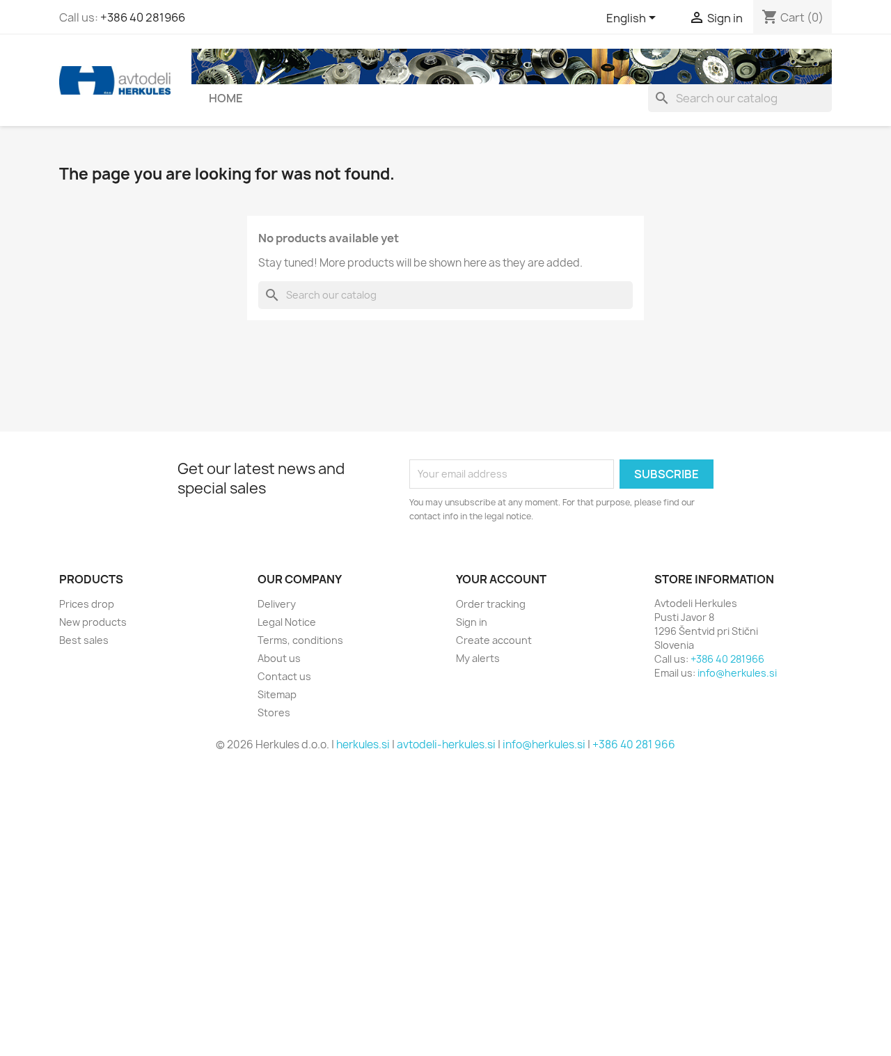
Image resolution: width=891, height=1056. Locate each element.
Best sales (84, 640)
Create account (494, 640)
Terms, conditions (300, 640)
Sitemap (277, 694)
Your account (501, 579)
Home (226, 98)
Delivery (277, 603)
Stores (274, 712)
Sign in (471, 622)
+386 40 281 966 (633, 744)
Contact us (284, 676)
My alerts (478, 658)
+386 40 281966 (142, 17)
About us (279, 658)
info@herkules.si (737, 672)
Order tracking (491, 603)
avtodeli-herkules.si (446, 744)
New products (93, 622)
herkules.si (363, 744)
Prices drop (86, 603)
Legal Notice (287, 622)
